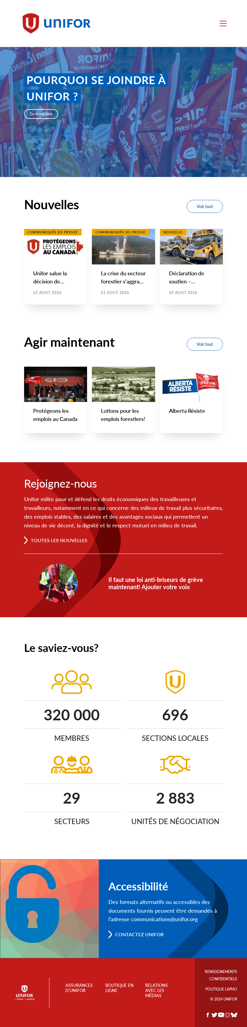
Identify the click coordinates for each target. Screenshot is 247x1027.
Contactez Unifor (139, 934)
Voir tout (205, 206)
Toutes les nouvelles (59, 540)
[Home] (59, 23)
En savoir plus (41, 114)
